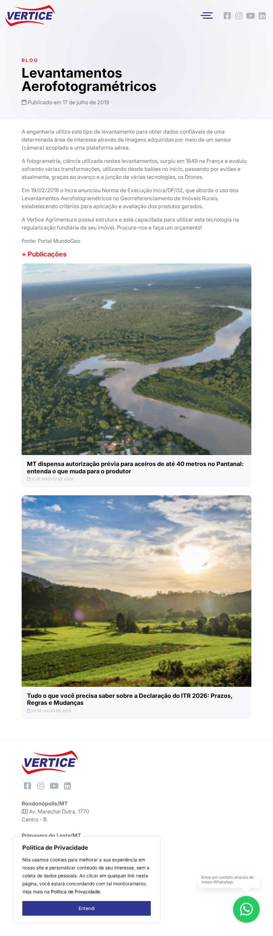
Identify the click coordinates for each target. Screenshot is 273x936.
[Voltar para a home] (30, 15)
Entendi (87, 908)
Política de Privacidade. (76, 891)
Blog (30, 60)
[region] (86, 880)
